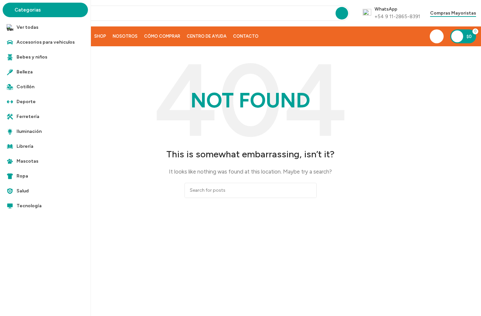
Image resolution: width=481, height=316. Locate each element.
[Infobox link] (391, 13)
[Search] (342, 13)
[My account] (436, 36)
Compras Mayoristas (453, 13)
